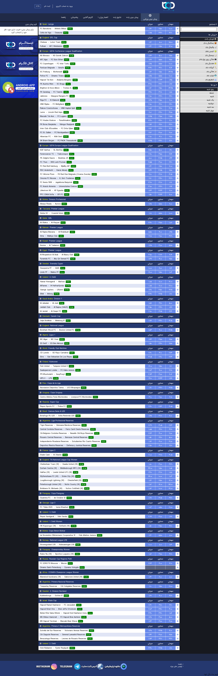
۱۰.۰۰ (170, 28)
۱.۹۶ (150, 124)
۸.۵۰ (160, 507)
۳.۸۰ (170, 108)
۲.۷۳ (150, 374)
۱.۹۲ (150, 441)
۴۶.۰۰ (170, 484)
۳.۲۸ (160, 454)
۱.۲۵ (150, 63)
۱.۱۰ (150, 586)
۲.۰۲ (170, 374)
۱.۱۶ (150, 88)
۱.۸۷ (150, 108)
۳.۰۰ (160, 433)
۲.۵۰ (170, 136)
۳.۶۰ (150, 92)
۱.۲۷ (150, 59)
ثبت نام (47, 6)
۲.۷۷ (160, 254)
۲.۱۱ (150, 178)
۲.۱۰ (170, 120)
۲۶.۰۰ (150, 476)
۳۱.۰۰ (170, 488)
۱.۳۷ (150, 258)
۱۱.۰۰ (170, 166)
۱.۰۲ (150, 484)
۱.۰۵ (150, 281)
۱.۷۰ (170, 293)
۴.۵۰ (160, 100)
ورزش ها (212, 34)
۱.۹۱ (170, 182)
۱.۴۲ (150, 634)
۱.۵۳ (150, 330)
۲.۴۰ (170, 96)
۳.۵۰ (170, 112)
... (150, 567)
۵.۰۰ (160, 55)
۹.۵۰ (160, 272)
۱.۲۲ (150, 28)
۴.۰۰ (160, 232)
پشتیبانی (74, 17)
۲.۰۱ (150, 112)
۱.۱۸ (150, 213)
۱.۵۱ (150, 437)
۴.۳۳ (160, 80)
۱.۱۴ (150, 42)
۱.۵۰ (150, 194)
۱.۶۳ (150, 621)
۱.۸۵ (150, 429)
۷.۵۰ (170, 55)
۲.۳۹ (150, 425)
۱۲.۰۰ (170, 46)
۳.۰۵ (150, 356)
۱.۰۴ (170, 272)
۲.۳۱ (150, 605)
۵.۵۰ (160, 59)
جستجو (212, 24)
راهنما (63, 17)
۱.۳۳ (150, 55)
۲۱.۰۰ (170, 281)
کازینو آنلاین (88, 17)
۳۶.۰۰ (150, 468)
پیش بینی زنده (132, 17)
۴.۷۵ (160, 158)
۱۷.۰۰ (170, 285)
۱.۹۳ (150, 638)
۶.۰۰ (150, 80)
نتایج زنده (117, 17)
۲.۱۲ (150, 132)
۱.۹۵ (150, 32)
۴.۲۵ (170, 289)
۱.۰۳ (170, 476)
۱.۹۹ (150, 498)
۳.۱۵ (170, 174)
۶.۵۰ (160, 28)
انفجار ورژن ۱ (103, 17)
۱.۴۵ (170, 80)
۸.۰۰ (160, 42)
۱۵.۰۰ (170, 42)
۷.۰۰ (170, 100)
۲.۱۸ (150, 236)
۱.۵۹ (150, 303)
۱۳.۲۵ (171, 71)
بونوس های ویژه (176, 666)
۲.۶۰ (170, 140)
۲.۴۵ (150, 116)
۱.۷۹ (170, 378)
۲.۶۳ (170, 352)
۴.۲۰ (170, 32)
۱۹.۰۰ (150, 272)
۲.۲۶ (170, 154)
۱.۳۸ (150, 100)
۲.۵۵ (170, 116)
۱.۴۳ (150, 190)
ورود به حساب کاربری (64, 6)
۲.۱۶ (170, 67)
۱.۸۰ (150, 464)
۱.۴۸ (150, 289)
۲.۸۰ (150, 96)
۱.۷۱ (150, 387)
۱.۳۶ (170, 158)
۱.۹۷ (170, 84)
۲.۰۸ (150, 454)
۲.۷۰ (170, 370)
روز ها (213, 85)
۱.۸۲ (150, 554)
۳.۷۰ (150, 84)
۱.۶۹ (170, 307)
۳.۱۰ (160, 136)
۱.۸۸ (170, 92)
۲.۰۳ (150, 370)
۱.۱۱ (170, 366)
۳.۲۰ (160, 67)
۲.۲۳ (170, 356)
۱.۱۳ (170, 544)
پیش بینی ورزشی (150, 19)
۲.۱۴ (170, 254)
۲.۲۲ (170, 311)
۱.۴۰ (170, 150)
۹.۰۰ (170, 204)
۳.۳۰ (160, 32)
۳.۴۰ (160, 112)
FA (38, 6)
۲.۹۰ (150, 154)
